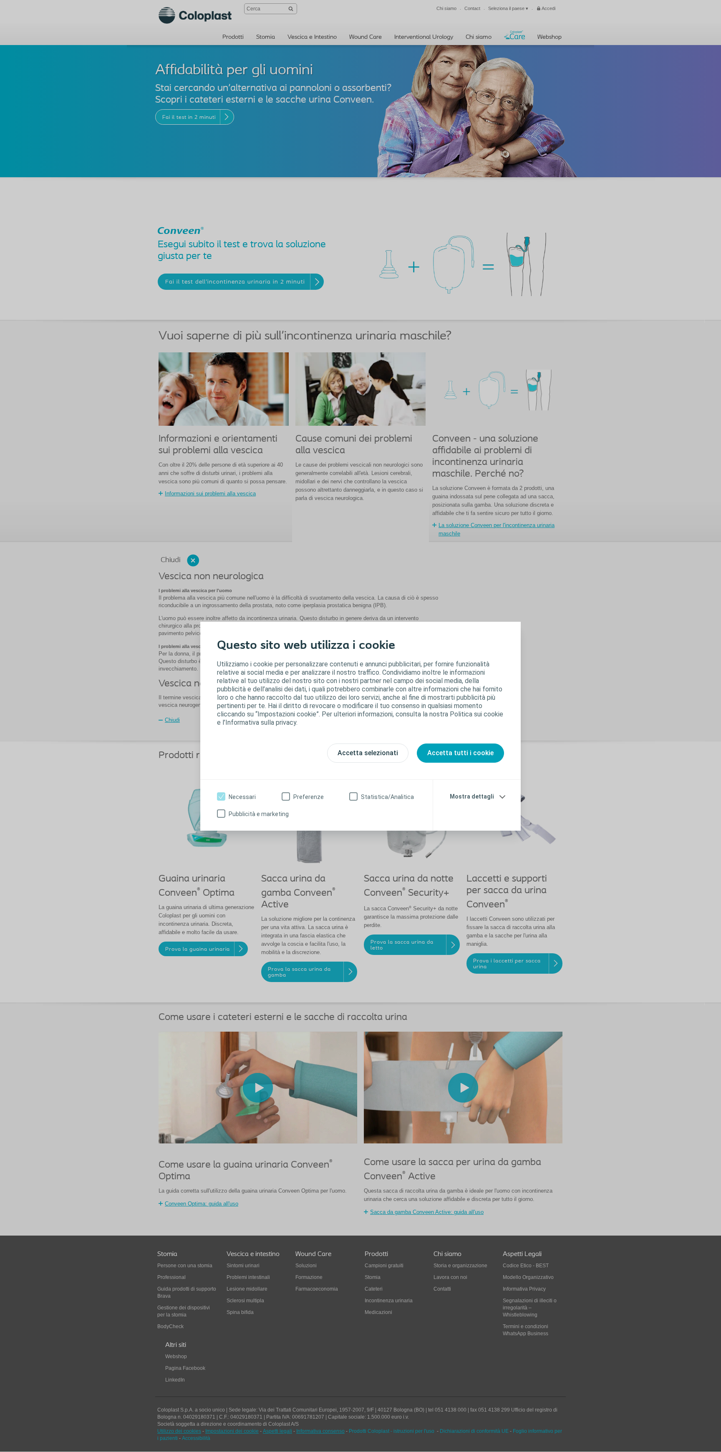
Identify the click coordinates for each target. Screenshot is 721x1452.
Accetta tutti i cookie (460, 753)
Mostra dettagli (472, 796)
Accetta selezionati (368, 753)
